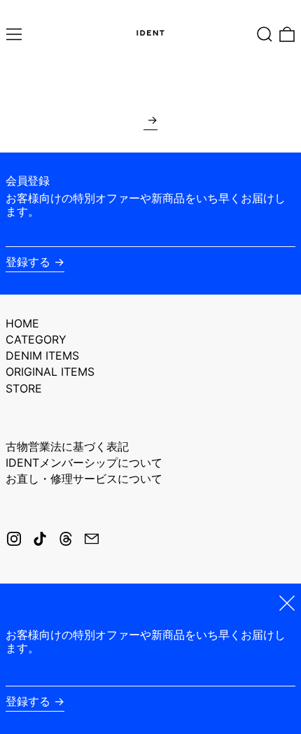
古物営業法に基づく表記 (67, 446)
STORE (24, 388)
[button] (264, 34)
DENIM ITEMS (42, 355)
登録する (28, 262)
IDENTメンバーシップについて (84, 463)
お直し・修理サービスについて (84, 479)
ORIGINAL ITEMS (50, 372)
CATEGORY (36, 339)
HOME (22, 323)
